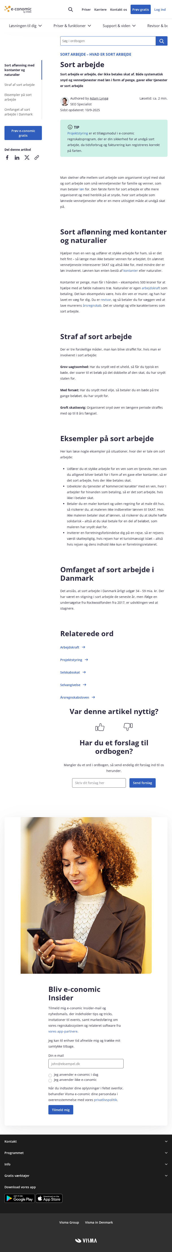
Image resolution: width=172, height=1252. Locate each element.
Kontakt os (118, 9)
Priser (86, 9)
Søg (162, 41)
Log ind (160, 9)
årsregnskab (92, 305)
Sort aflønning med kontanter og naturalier (19, 70)
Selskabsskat (70, 672)
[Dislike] (128, 727)
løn (82, 189)
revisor (106, 300)
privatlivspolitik (105, 1100)
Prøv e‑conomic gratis (23, 133)
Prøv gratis (140, 9)
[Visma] (86, 1241)
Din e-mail (56, 1055)
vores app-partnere (62, 1031)
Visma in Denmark (99, 1222)
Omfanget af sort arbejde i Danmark (18, 111)
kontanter (130, 270)
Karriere (100, 9)
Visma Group (69, 1222)
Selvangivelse (70, 685)
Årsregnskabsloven (74, 697)
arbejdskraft (151, 288)
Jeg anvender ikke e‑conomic (75, 1080)
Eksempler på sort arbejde (18, 97)
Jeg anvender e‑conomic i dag (76, 1074)
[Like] (100, 727)
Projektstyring (77, 133)
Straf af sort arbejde (19, 85)
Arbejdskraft (69, 647)
